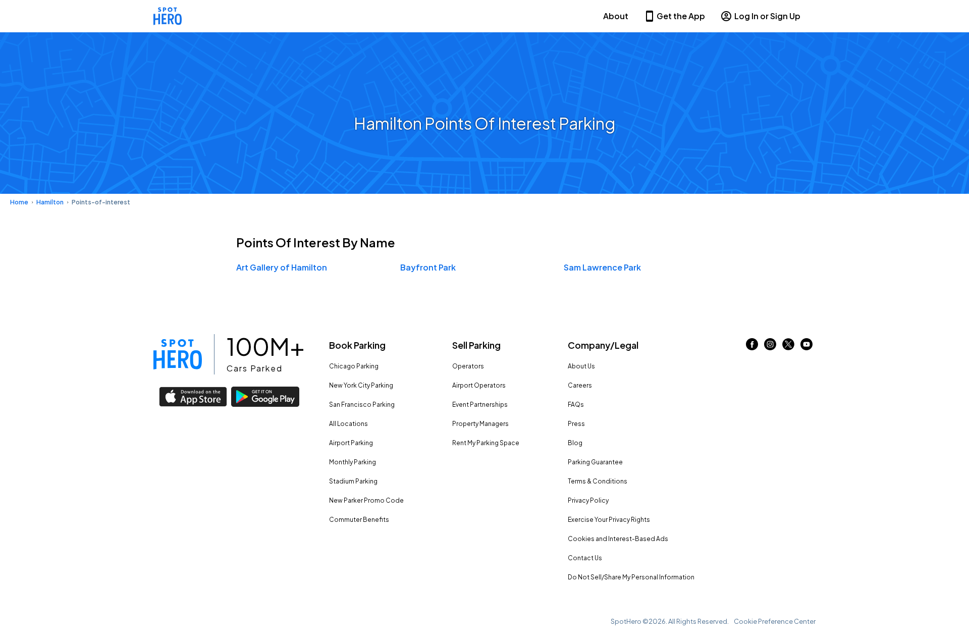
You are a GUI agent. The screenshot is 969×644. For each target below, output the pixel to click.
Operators (468, 366)
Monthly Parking (352, 462)
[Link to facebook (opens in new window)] (752, 347)
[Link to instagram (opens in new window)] (770, 347)
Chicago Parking (354, 366)
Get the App (681, 16)
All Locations (348, 423)
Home (19, 202)
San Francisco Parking (362, 404)
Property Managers (480, 423)
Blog (575, 443)
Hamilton (50, 202)
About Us (581, 366)
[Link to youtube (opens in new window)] (806, 347)
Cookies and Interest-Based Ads (618, 539)
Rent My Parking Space (485, 443)
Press (576, 423)
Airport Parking (351, 443)
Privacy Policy (588, 500)
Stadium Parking (353, 481)
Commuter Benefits (359, 519)
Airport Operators (479, 385)
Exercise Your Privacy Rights (609, 519)
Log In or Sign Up (767, 16)
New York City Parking (361, 385)
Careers (580, 385)
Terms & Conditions (597, 481)
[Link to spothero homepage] (177, 354)
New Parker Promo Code (366, 500)
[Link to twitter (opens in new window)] (788, 347)
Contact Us (585, 558)
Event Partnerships (480, 404)
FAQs (576, 404)
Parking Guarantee (595, 462)
